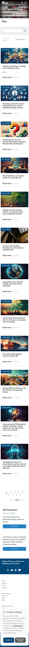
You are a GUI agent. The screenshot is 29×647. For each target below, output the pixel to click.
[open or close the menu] (26, 2)
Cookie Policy (17, 626)
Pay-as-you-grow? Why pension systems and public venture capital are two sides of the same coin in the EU (14, 427)
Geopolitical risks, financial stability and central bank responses (13, 284)
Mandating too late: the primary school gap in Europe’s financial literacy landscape (14, 142)
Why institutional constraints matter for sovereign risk (13, 177)
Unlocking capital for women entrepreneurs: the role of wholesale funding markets (13, 106)
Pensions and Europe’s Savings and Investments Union (14, 67)
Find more (14, 549)
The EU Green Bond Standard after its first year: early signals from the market (14, 320)
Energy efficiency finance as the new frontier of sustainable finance (14, 390)
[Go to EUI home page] (8, 2)
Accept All (9, 640)
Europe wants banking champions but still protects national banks (13, 248)
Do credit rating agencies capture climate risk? (12, 355)
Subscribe (14, 526)
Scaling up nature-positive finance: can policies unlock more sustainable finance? (13, 212)
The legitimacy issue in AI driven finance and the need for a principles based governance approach (14, 465)
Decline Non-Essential (20, 640)
